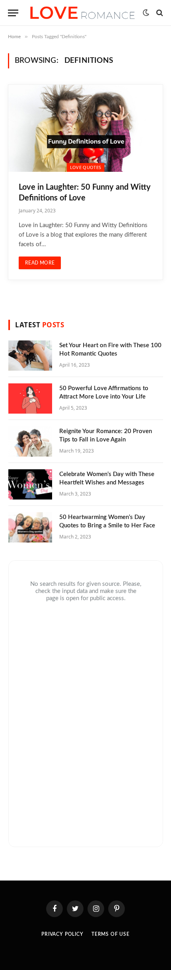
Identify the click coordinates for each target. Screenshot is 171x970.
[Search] (159, 13)
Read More (39, 262)
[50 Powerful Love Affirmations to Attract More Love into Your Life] (30, 398)
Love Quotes (85, 167)
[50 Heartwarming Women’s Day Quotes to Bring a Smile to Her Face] (30, 527)
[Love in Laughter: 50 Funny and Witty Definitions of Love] (85, 128)
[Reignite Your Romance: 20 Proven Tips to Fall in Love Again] (30, 441)
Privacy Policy (62, 934)
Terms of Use (110, 934)
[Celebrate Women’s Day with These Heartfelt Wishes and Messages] (30, 484)
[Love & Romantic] (82, 12)
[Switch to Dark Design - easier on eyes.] (146, 12)
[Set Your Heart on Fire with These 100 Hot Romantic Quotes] (30, 355)
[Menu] (13, 13)
